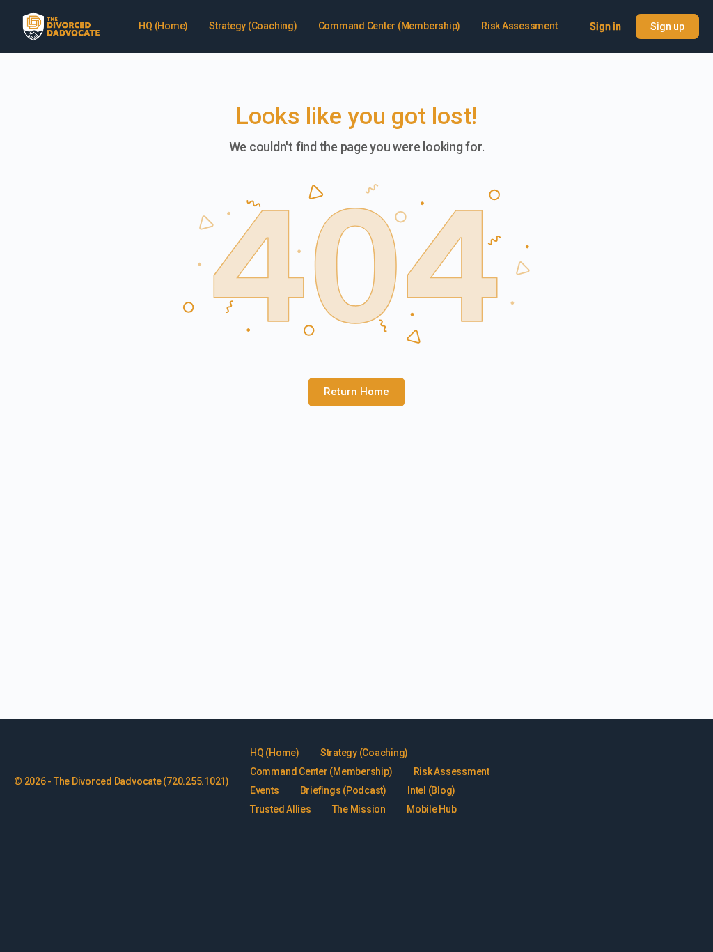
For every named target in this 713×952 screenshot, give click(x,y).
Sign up (667, 26)
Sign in (605, 26)
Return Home (356, 391)
